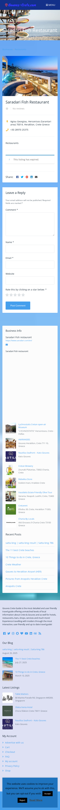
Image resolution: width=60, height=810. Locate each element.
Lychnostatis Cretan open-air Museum (32, 426)
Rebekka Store (25, 479)
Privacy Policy (12, 765)
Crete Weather (13, 564)
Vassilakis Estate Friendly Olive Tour (35, 492)
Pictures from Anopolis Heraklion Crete (26, 578)
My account (11, 761)
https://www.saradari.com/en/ (19, 340)
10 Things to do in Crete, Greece (23, 557)
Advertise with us (14, 742)
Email (9, 257)
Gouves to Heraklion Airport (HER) (23, 571)
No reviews (18, 108)
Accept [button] (47, 793)
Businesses (7, 49)
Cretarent (23, 505)
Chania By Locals (26, 518)
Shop (8, 770)
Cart (7, 747)
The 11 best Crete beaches (20, 550)
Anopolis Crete (13, 586)
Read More (35, 800)
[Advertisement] (30, 388)
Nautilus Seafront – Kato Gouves (33, 452)
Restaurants (20, 49)
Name (10, 242)
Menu (51, 4)
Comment (12, 209)
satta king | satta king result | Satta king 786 (29, 542)
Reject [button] (22, 800)
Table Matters (21, 694)
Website (10, 273)
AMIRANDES (24, 439)
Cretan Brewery (25, 465)
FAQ (7, 756)
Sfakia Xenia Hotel (23, 707)
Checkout (10, 751)
